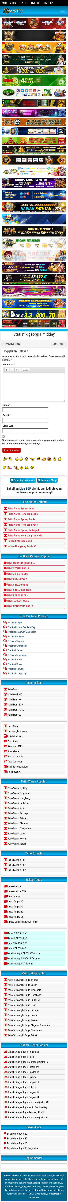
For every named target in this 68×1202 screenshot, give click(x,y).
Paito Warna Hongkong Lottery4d (24, 535)
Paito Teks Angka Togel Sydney (22, 979)
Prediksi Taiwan (15, 668)
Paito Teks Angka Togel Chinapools (24, 1030)
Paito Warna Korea (16, 838)
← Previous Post (11, 343)
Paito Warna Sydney (17, 788)
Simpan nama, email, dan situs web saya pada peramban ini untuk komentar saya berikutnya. (33, 442)
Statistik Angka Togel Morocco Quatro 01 (27, 1117)
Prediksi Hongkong (17, 673)
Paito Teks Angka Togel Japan (22, 984)
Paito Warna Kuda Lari (18, 803)
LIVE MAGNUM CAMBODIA (21, 563)
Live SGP (25, 488)
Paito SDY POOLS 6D (17, 943)
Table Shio (12, 726)
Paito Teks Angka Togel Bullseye (23, 1010)
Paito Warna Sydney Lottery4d (23, 530)
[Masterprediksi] (17, 11)
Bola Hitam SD (14, 714)
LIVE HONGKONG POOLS (20, 606)
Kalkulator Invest (15, 736)
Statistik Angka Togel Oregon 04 (23, 1097)
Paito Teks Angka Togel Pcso (21, 1005)
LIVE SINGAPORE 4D (17, 584)
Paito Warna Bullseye (17, 813)
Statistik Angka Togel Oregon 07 (23, 1092)
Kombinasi (12, 741)
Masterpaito (10, 1175)
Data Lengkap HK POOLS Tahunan (23, 953)
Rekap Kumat (13, 896)
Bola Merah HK (14, 694)
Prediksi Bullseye (16, 636)
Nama (6, 405)
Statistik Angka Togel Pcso (20, 1056)
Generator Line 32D (16, 891)
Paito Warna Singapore (18, 793)
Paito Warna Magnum (18, 823)
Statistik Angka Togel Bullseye (22, 1087)
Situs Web (8, 426)
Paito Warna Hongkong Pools (23, 524)
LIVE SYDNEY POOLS (18, 568)
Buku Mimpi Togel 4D (17, 1143)
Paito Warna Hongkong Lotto (22, 514)
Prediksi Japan (14, 650)
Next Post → (59, 343)
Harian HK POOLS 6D (17, 938)
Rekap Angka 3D (15, 906)
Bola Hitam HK (14, 699)
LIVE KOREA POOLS (17, 595)
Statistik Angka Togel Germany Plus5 (25, 1112)
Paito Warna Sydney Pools (21, 519)
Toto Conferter (14, 761)
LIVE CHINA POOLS (17, 579)
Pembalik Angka (15, 756)
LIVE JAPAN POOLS (17, 574)
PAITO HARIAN (9, 3)
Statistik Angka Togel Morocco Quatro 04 (27, 1102)
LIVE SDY (48, 3)
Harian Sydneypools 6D (19, 541)
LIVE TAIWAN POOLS (18, 601)
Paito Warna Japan (16, 833)
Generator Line (14, 886)
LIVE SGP (35, 3)
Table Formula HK (15, 859)
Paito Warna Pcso (16, 808)
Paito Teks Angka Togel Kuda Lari (23, 1000)
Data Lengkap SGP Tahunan (20, 963)
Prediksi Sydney (15, 641)
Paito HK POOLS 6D (16, 948)
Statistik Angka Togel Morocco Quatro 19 (27, 1061)
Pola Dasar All (14, 771)
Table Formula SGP (16, 865)
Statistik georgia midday (34, 334)
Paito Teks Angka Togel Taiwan (22, 1020)
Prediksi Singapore (17, 655)
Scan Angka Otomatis (24, 480)
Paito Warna (13, 689)
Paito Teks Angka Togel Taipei (22, 1035)
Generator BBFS (15, 746)
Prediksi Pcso (14, 659)
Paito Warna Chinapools (19, 828)
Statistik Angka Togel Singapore (23, 1067)
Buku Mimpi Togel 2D (17, 1133)
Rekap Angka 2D (15, 901)
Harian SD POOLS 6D (17, 933)
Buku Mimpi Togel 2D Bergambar (23, 1148)
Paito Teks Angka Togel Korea (22, 1015)
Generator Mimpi (48, 480)
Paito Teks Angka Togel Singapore (24, 990)
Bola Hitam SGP (15, 704)
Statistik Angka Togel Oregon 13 (23, 1082)
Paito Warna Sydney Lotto (20, 508)
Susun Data (13, 751)
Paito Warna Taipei (16, 843)
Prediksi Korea (14, 664)
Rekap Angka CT (15, 916)
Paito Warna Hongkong (18, 798)
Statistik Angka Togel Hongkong (23, 1051)
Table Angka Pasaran (17, 731)
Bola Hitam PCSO (15, 709)
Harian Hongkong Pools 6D (21, 546)
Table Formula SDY (16, 870)
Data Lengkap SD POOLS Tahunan (23, 958)
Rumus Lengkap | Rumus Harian (22, 921)
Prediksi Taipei (14, 622)
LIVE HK (23, 3)
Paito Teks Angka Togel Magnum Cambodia (28, 1025)
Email (6, 415)
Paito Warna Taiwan (17, 818)
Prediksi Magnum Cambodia (21, 632)
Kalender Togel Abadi (17, 766)
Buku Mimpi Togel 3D (17, 1138)
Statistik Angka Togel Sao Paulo (23, 1072)
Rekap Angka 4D (15, 911)
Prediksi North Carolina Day (21, 627)
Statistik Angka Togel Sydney (21, 1077)
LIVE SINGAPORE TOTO (19, 590)
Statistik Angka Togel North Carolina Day (27, 1107)
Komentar (9, 364)
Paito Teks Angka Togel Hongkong (24, 995)
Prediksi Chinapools (17, 645)
